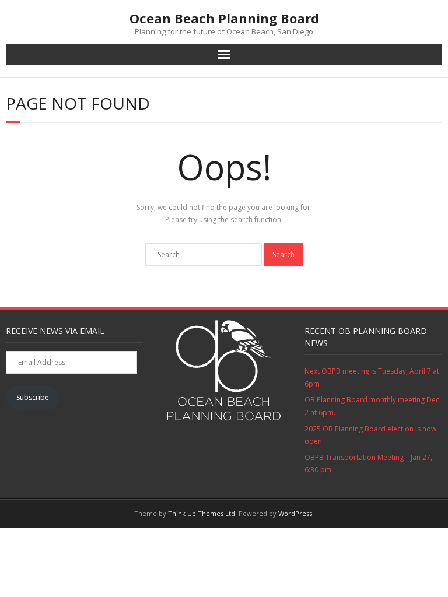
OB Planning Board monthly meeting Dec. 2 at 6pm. (372, 406)
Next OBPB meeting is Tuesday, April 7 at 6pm (371, 377)
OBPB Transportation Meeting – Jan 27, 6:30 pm (368, 463)
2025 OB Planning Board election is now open (370, 435)
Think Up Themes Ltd (201, 513)
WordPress (295, 513)
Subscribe (32, 397)
